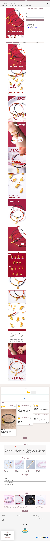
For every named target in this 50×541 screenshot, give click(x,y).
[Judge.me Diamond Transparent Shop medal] (25, 397)
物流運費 (25, 42)
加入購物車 (35, 20)
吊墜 (26, 16)
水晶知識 (18, 515)
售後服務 (3, 520)
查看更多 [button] (3, 433)
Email (29, 27)
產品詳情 (12, 42)
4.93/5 (17, 391)
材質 (26, 13)
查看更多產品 (25, 510)
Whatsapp (35, 27)
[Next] (23, 21)
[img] (3, 406)
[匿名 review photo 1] (8, 419)
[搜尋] (39, 3)
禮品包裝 (3, 519)
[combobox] (26, 3)
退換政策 (37, 42)
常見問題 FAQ (3, 515)
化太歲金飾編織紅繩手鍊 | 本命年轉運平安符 (25, 405)
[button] (3, 5)
